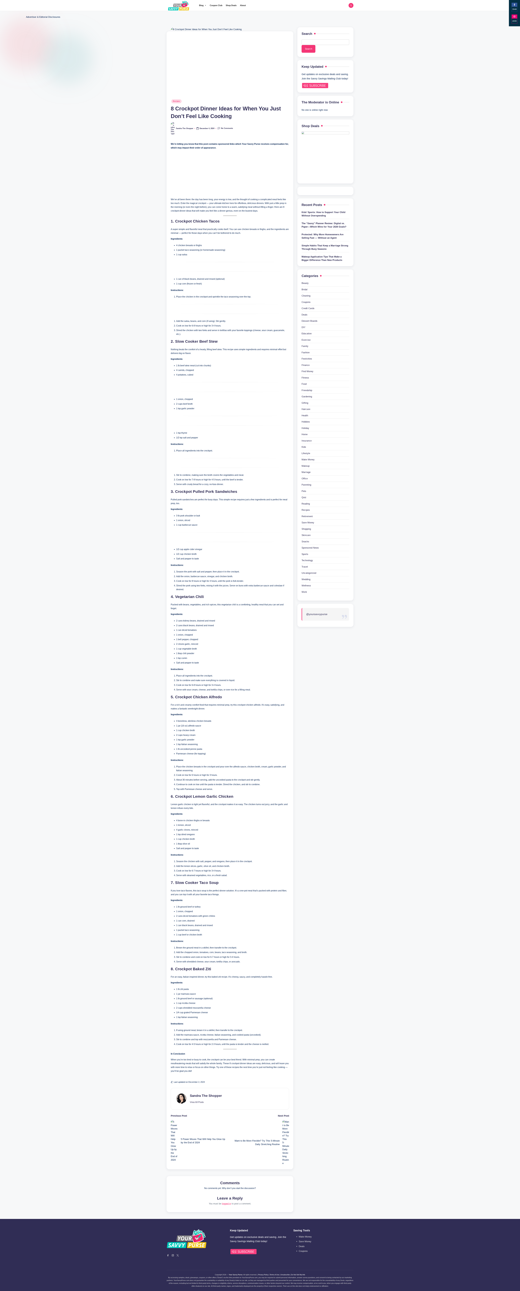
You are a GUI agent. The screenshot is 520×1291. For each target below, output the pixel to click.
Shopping (306, 529)
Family (305, 346)
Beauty (305, 283)
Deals (304, 314)
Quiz (304, 497)
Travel (305, 566)
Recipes (176, 101)
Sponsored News (310, 548)
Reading (306, 503)
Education (307, 333)
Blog (201, 5)
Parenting (306, 484)
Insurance (307, 440)
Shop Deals (231, 5)
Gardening (307, 396)
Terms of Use (274, 1275)
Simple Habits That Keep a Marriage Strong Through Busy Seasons (325, 247)
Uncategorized (309, 573)
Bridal (304, 289)
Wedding (306, 579)
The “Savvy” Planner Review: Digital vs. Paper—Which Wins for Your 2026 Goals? (324, 225)
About (243, 5)
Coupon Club (216, 5)
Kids (304, 447)
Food (304, 384)
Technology (307, 560)
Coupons (306, 302)
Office (305, 478)
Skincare (306, 535)
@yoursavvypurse (316, 614)
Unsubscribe (285, 1275)
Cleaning (306, 295)
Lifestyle (306, 453)
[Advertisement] (230, 171)
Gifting (305, 403)
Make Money (308, 459)
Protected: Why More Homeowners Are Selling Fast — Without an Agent (322, 236)
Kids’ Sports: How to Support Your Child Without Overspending (323, 214)
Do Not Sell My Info (298, 1275)
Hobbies (306, 421)
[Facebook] (168, 1255)
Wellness (306, 585)
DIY (303, 327)
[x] (177, 1255)
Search (307, 34)
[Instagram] (172, 1255)
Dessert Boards (309, 321)
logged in (226, 1203)
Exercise (306, 340)
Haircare (306, 409)
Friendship (307, 390)
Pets (304, 491)
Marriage (306, 472)
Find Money (307, 371)
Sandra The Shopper (206, 1095)
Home (305, 434)
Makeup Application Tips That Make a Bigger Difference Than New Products (322, 258)
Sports (305, 554)
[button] (197, 1102)
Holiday (305, 428)
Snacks (305, 541)
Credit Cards (308, 308)
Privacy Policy (263, 1275)
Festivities (307, 358)
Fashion (306, 352)
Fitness (305, 377)
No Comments (227, 128)
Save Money (308, 522)
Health (305, 415)
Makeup (306, 466)
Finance (306, 365)
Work (304, 592)
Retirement (307, 516)
